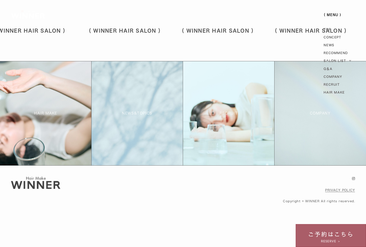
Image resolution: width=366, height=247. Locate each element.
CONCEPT (332, 37)
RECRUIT (332, 84)
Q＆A (328, 68)
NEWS (329, 45)
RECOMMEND (336, 52)
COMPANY (333, 76)
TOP (327, 29)
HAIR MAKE (334, 92)
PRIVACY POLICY (340, 190)
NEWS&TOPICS (137, 113)
